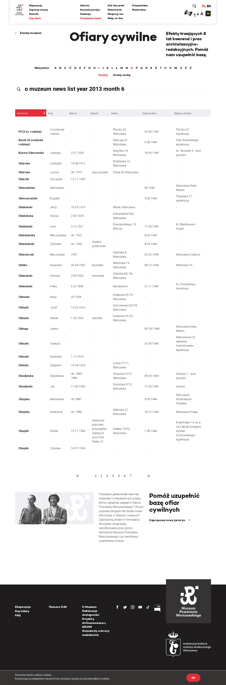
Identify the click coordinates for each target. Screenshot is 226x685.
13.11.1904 (78, 431)
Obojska (24, 399)
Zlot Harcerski (116, 5)
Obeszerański (28, 198)
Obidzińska (26, 216)
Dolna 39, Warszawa (125, 172)
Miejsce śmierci (182, 113)
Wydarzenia (139, 9)
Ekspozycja (35, 5)
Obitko (23, 265)
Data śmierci (149, 113)
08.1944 (149, 187)
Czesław (55, 448)
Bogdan (55, 198)
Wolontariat (115, 9)
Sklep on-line (115, 18)
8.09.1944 (150, 235)
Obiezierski (26, 254)
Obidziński (25, 226)
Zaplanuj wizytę (38, 9)
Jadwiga (55, 153)
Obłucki (24, 307)
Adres (114, 113)
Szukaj (103, 75)
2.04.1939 (77, 216)
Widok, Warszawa (124, 207)
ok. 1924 (76, 244)
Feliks (53, 286)
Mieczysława (58, 235)
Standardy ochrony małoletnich (95, 633)
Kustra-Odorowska (31, 153)
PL (204, 6)
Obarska (24, 163)
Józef (53, 307)
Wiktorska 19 (184, 265)
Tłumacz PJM (58, 607)
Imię (50, 113)
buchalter (97, 265)
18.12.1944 (151, 412)
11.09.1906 (78, 386)
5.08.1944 (150, 142)
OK (193, 677)
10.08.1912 (78, 163)
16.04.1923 (78, 365)
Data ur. (73, 113)
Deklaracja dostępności (90, 613)
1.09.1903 (77, 318)
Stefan (54, 318)
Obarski (24, 179)
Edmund (55, 275)
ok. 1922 (76, 235)
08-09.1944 (151, 376)
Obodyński (25, 386)
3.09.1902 (77, 275)
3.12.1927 (77, 226)
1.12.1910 (77, 356)
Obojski (24, 431)
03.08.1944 (151, 131)
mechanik (98, 275)
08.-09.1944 (151, 328)
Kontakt (34, 14)
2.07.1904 (77, 153)
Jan (52, 386)
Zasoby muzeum (31, 33)
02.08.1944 (151, 343)
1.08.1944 (150, 431)
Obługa (23, 328)
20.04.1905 (78, 265)
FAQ (18, 615)
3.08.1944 (150, 198)
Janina (54, 328)
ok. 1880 (76, 412)
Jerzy (53, 207)
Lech (53, 226)
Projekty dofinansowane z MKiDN (94, 623)
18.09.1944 (151, 153)
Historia (85, 5)
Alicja (53, 297)
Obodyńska (26, 376)
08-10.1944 (151, 265)
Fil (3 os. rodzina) (30, 131)
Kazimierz (56, 265)
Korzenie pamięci (90, 9)
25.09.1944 (151, 254)
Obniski (23, 365)
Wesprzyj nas (115, 14)
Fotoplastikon (140, 5)
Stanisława (57, 376)
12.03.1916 (78, 307)
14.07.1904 (78, 448)
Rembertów (120, 286)
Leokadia (55, 163)
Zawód (94, 113)
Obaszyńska (27, 187)
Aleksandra (57, 187)
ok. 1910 (76, 172)
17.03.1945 (151, 386)
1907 (74, 254)
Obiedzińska (27, 235)
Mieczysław (57, 254)
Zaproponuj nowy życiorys (167, 520)
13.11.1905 (78, 179)
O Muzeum (89, 607)
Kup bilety (35, 18)
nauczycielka (100, 172)
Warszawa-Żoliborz (188, 254)
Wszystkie (41, 68)
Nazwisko (22, 113)
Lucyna (54, 172)
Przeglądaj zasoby (91, 18)
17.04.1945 (151, 226)
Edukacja (85, 14)
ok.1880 (76, 399)
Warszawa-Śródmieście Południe (184, 399)
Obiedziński (26, 244)
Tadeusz (55, 343)
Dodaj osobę (121, 75)
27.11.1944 (151, 286)
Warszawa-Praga (186, 412)
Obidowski (25, 207)
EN (209, 6)
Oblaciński (25, 275)
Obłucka (24, 297)
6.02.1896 (77, 286)
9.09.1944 (150, 399)
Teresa (54, 216)
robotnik (97, 318)
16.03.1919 (78, 207)
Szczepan (56, 179)
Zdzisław (55, 244)
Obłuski (24, 343)
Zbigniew (55, 365)
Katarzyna (56, 412)
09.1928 (76, 297)
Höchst (180, 386)
